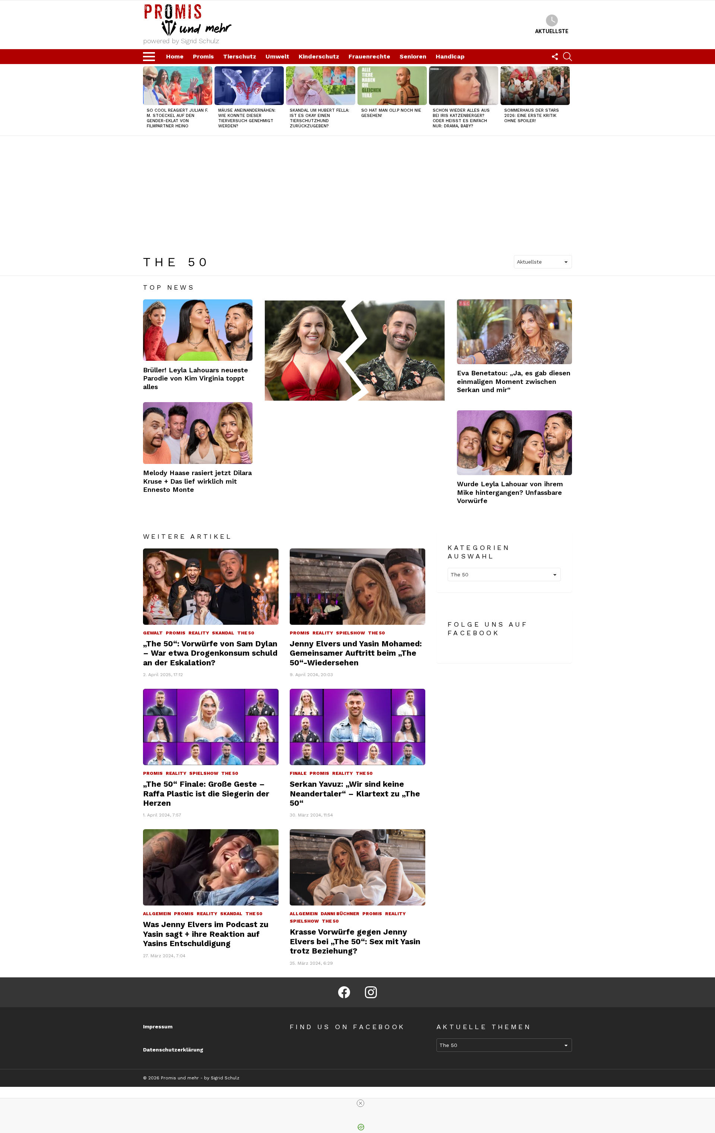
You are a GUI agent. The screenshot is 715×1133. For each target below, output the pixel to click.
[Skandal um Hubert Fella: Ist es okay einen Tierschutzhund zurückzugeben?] (320, 85)
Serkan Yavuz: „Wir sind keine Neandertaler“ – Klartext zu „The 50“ (355, 793)
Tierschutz (239, 56)
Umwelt (277, 56)
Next (568, 100)
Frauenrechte (369, 56)
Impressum (157, 1026)
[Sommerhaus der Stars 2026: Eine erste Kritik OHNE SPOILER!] (535, 85)
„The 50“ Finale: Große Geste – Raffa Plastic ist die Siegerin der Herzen (206, 793)
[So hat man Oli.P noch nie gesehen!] (392, 85)
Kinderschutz (319, 56)
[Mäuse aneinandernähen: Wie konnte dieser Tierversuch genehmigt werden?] (249, 85)
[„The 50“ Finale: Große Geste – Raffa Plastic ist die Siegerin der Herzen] (211, 727)
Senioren (413, 56)
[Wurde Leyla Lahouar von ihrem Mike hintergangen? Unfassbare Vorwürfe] (514, 442)
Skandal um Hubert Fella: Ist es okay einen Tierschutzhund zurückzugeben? (319, 118)
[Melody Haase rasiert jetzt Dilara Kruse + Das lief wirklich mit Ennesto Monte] (197, 433)
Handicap (450, 56)
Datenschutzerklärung (173, 1050)
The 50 (245, 633)
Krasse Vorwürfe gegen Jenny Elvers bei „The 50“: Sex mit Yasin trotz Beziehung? (355, 941)
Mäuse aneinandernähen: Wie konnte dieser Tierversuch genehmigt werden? (247, 118)
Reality (198, 633)
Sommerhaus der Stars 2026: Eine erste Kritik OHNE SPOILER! (531, 115)
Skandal (223, 633)
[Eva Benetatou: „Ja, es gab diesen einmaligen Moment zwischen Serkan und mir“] (514, 331)
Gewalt (153, 633)
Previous (146, 100)
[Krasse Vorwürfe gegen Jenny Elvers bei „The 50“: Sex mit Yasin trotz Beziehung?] (357, 867)
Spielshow (350, 633)
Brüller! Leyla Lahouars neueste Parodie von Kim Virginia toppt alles (195, 378)
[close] (360, 1103)
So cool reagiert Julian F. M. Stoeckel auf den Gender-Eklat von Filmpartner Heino (177, 118)
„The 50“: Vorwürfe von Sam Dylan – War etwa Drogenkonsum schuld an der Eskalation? (210, 653)
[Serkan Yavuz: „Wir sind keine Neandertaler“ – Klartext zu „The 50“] (357, 727)
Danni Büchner (340, 913)
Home (175, 56)
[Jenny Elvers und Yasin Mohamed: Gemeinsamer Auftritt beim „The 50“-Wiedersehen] (357, 586)
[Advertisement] (357, 192)
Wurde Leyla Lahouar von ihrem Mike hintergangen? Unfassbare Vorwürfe (510, 492)
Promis (203, 56)
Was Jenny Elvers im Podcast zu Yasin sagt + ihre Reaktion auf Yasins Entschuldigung (205, 934)
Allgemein (157, 913)
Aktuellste (551, 31)
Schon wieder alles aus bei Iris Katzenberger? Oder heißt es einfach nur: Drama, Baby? (461, 118)
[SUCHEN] (567, 56)
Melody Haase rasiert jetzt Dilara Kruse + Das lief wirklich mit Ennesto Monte (197, 481)
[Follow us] (554, 56)
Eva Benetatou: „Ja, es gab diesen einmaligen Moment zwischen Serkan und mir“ (514, 381)
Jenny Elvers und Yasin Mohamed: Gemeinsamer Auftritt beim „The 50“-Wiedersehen (356, 653)
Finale (298, 773)
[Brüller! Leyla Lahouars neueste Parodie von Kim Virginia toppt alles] (197, 330)
